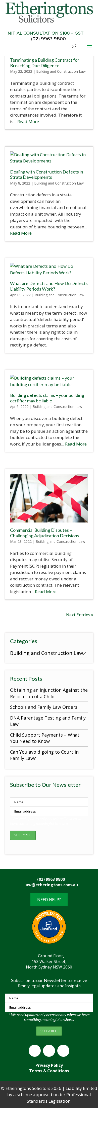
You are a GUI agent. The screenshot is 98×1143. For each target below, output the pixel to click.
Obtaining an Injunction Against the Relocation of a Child (49, 693)
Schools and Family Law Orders (43, 707)
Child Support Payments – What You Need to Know (44, 738)
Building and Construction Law (61, 71)
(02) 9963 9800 (61, 36)
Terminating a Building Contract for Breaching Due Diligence (44, 62)
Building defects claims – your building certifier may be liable (47, 397)
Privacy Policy (49, 1065)
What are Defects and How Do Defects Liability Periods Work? (49, 286)
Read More (28, 121)
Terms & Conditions (49, 1071)
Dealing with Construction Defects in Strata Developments (46, 174)
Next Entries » (79, 615)
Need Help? (49, 899)
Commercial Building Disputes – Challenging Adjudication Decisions (44, 532)
